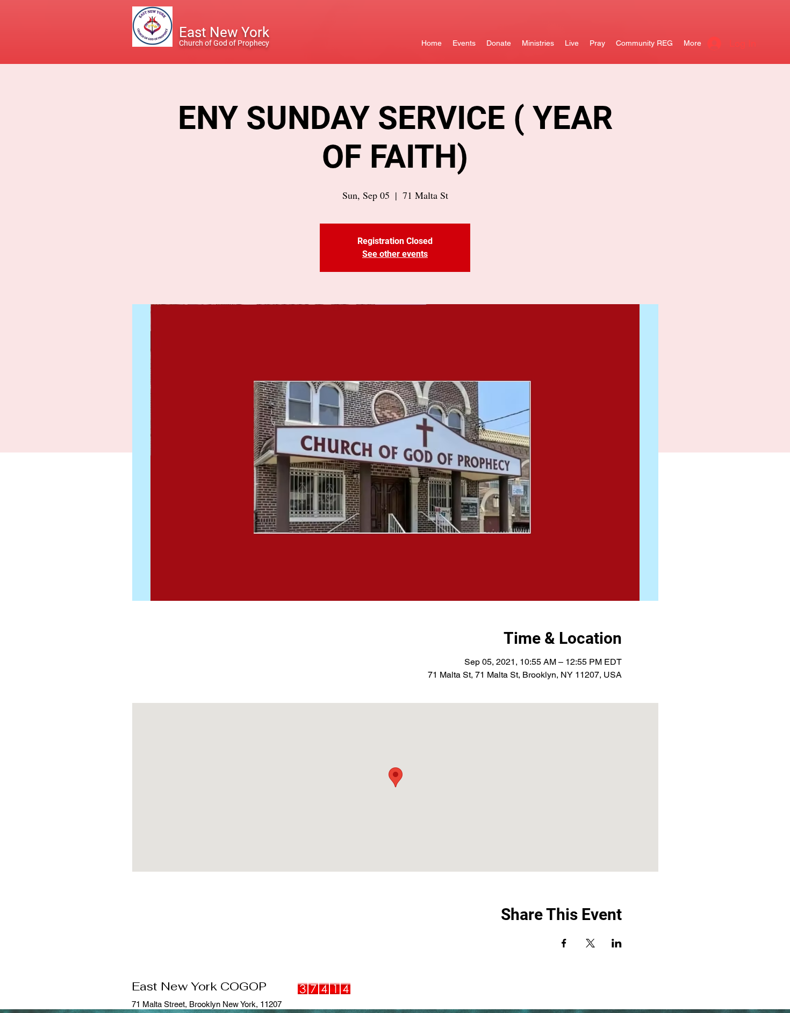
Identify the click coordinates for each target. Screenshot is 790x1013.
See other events (395, 254)
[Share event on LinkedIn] (617, 943)
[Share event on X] (590, 943)
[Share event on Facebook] (564, 943)
